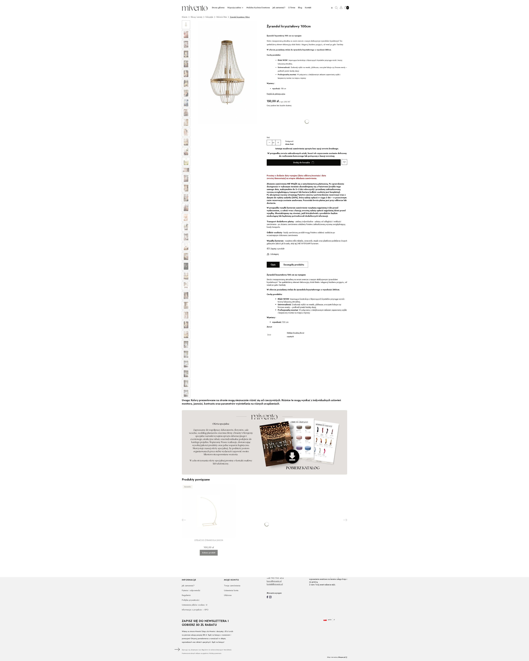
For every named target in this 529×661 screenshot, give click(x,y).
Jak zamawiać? (188, 585)
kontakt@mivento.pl (275, 584)
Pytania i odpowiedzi (191, 590)
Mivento (184, 17)
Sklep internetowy (336, 657)
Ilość (268, 137)
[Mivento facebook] (267, 597)
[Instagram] (270, 597)
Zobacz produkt (208, 552)
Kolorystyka (209, 17)
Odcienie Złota (221, 17)
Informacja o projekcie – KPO (195, 609)
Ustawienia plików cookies (193, 604)
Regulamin (186, 595)
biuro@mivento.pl (274, 581)
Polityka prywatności (190, 600)
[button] (337, 8)
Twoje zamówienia (232, 585)
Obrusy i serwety (196, 17)
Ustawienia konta (231, 590)
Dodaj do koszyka (301, 162)
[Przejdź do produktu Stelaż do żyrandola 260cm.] (209, 511)
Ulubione (228, 595)
